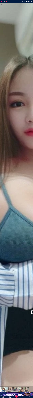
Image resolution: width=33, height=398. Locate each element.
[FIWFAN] (4, 1)
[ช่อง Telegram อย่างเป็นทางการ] (22, 1)
